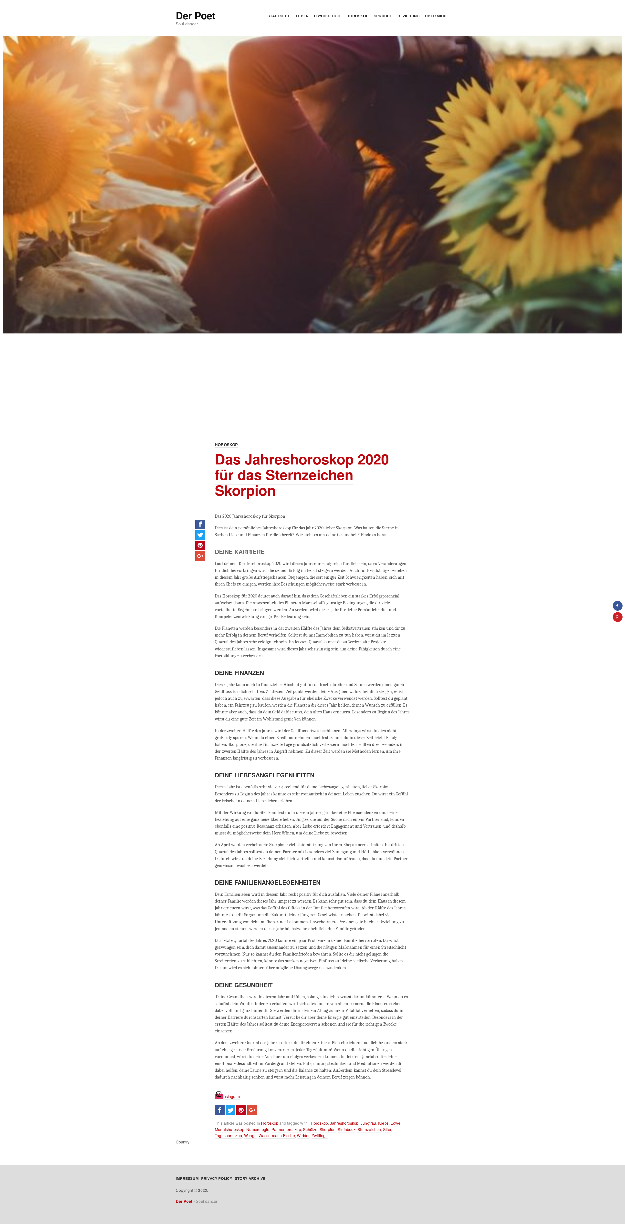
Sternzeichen (369, 1129)
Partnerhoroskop (286, 1129)
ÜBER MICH (436, 16)
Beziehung (408, 16)
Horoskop (357, 16)
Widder (303, 1135)
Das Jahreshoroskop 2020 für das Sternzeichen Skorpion (302, 474)
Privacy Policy (216, 1178)
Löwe (395, 1123)
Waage (250, 1135)
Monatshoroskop (229, 1129)
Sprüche (383, 16)
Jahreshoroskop (344, 1123)
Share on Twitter (200, 535)
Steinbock (346, 1129)
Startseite (279, 16)
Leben (302, 16)
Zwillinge (320, 1135)
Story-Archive (250, 1178)
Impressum (187, 1178)
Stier (387, 1129)
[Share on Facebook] (618, 606)
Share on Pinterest (200, 545)
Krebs (383, 1123)
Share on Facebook (200, 524)
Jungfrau (368, 1123)
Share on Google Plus (200, 556)
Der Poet (195, 15)
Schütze (310, 1129)
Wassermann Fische (277, 1135)
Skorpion (328, 1129)
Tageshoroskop (228, 1135)
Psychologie (327, 16)
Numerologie (257, 1129)
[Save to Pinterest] (618, 617)
